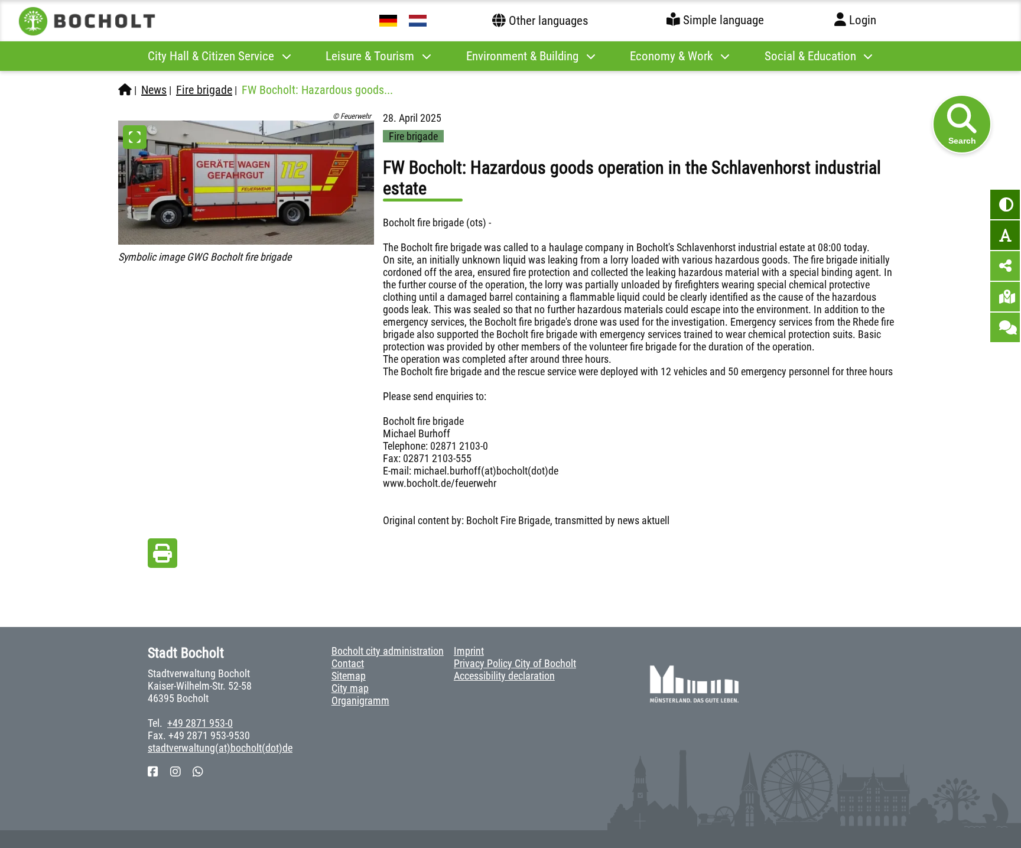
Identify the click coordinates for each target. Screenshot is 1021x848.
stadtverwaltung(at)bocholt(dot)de (220, 748)
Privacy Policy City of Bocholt (515, 663)
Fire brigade (204, 90)
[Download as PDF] (162, 556)
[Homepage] (125, 90)
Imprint (469, 651)
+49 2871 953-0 (200, 723)
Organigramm (360, 700)
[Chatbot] (1005, 327)
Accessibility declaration (504, 676)
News (154, 90)
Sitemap (348, 676)
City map (350, 688)
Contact (347, 663)
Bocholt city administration (387, 651)
